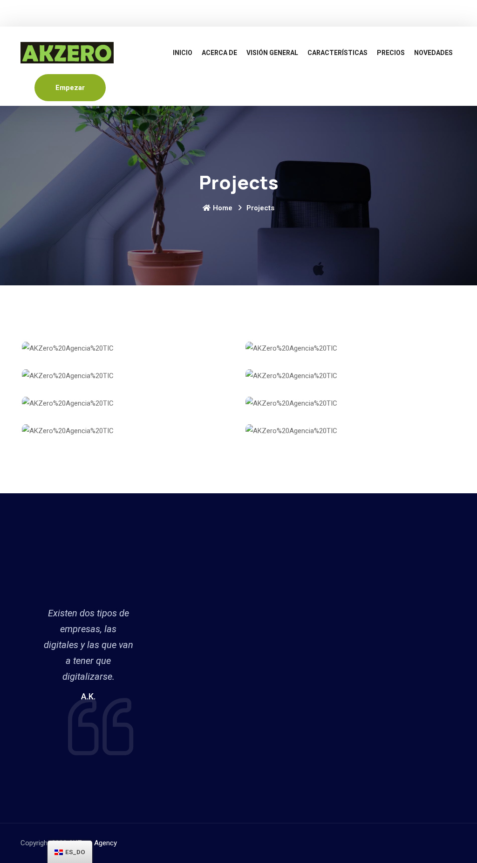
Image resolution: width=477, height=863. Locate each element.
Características (337, 52)
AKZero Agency (92, 843)
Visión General (272, 52)
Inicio (182, 52)
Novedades (433, 52)
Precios (391, 52)
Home (222, 208)
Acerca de (219, 52)
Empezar (70, 87)
